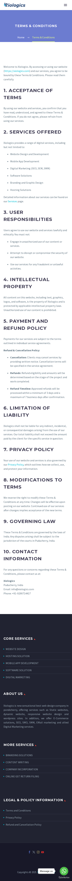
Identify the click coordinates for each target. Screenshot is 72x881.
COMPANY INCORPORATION (22, 769)
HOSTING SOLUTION (18, 656)
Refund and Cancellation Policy (23, 824)
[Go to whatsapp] (64, 871)
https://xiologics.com (17, 71)
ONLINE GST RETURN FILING (22, 776)
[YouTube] (42, 852)
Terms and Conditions (18, 810)
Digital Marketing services (18, 726)
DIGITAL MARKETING (18, 677)
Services (12, 201)
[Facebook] (29, 852)
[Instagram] (38, 852)
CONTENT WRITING (17, 762)
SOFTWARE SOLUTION (19, 670)
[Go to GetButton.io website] (64, 877)
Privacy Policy (15, 464)
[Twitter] (33, 852)
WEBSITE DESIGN (16, 649)
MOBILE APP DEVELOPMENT (22, 663)
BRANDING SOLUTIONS (19, 755)
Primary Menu (65, 5)
